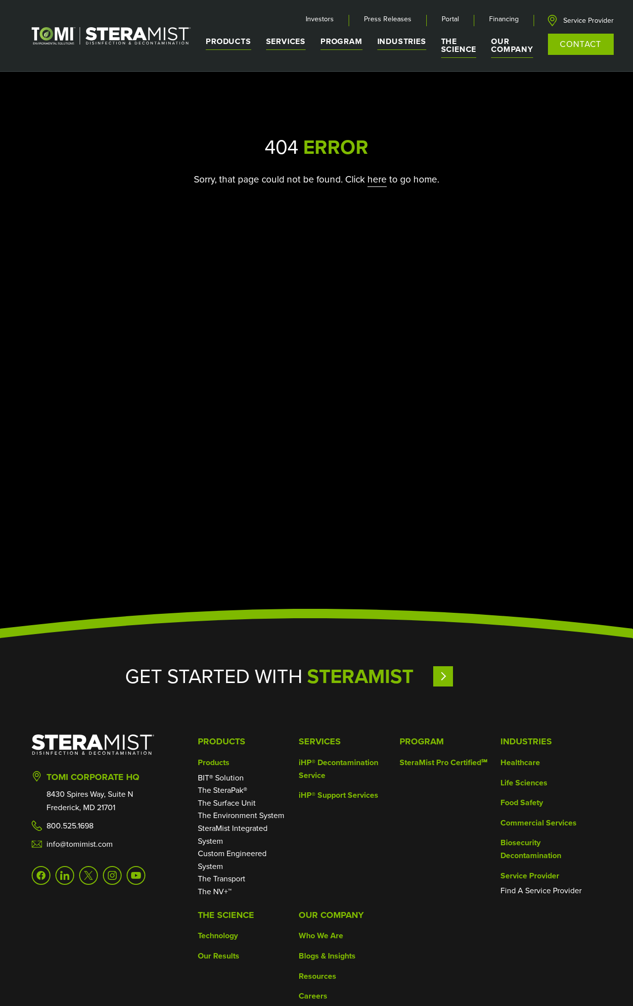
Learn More (470, 676)
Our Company (331, 915)
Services (320, 741)
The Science (226, 915)
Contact (580, 44)
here (377, 179)
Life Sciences (523, 782)
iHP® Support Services (338, 795)
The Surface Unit (227, 803)
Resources (317, 976)
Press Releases (387, 19)
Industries (526, 741)
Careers (313, 996)
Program (341, 41)
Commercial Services (538, 822)
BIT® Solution (221, 777)
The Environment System (241, 815)
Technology (218, 935)
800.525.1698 (69, 825)
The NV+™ (214, 891)
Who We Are (321, 935)
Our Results (218, 955)
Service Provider (588, 20)
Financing (504, 19)
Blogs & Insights (327, 955)
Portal (450, 19)
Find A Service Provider (541, 890)
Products (221, 741)
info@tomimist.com (79, 844)
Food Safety (521, 802)
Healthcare (520, 762)
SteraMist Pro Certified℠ (444, 762)
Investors (320, 19)
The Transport (221, 878)
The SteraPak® (222, 790)
